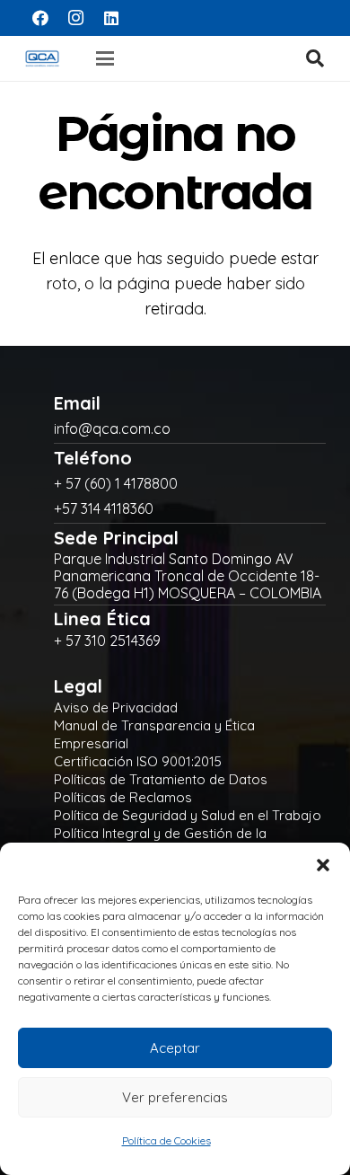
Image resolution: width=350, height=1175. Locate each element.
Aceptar (175, 1047)
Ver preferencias (175, 1097)
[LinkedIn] (111, 18)
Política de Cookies (166, 1140)
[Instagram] (76, 18)
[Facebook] (40, 18)
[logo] (42, 58)
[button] (323, 865)
